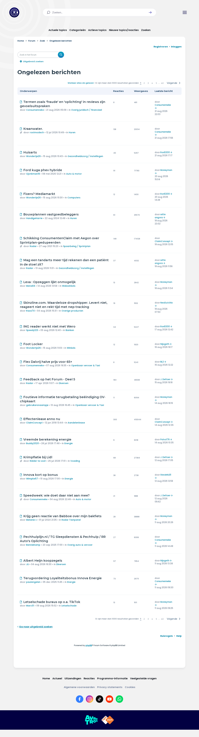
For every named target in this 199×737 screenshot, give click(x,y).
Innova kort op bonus (40, 475)
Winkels (71, 347)
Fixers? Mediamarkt (39, 194)
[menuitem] (166, 636)
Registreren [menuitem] (161, 46)
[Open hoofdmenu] (185, 12)
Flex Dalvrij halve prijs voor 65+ (47, 362)
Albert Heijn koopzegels (42, 560)
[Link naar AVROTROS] (91, 720)
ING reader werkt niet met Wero (49, 326)
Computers (73, 197)
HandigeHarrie (34, 218)
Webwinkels (68, 285)
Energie (68, 443)
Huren (72, 132)
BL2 (162, 361)
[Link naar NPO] (107, 720)
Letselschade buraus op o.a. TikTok (51, 602)
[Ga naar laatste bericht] (156, 108)
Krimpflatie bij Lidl (37, 457)
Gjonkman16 (33, 173)
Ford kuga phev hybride (42, 170)
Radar (33, 246)
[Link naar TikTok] (99, 699)
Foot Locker (33, 344)
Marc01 (30, 605)
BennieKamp (33, 544)
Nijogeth (164, 344)
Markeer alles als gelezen (81, 82)
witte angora (160, 216)
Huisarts (30, 152)
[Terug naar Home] (14, 12)
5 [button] (156, 83)
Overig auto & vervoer (80, 544)
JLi (27, 564)
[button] (150, 12)
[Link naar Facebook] (79, 699)
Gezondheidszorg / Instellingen (85, 156)
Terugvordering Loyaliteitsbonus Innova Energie (62, 578)
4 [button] (152, 83)
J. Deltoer (165, 379)
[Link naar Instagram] (89, 699)
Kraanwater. (33, 129)
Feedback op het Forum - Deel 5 (49, 379)
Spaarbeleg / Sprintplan (76, 246)
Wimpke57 (32, 478)
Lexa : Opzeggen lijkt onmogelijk (49, 282)
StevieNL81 (165, 474)
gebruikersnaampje (37, 405)
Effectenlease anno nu (41, 419)
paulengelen (33, 582)
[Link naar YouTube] (109, 699)
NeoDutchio (166, 302)
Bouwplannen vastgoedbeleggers (51, 214)
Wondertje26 (33, 156)
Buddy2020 (32, 443)
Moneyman (166, 170)
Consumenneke (35, 109)
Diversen (63, 383)
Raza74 (30, 310)
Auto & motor (74, 173)
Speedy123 (32, 330)
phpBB (89, 645)
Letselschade (68, 605)
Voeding (75, 460)
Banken (70, 330)
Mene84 (30, 285)
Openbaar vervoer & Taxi (85, 365)
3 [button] (148, 83)
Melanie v (31, 519)
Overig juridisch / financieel (86, 109)
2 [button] (144, 83)
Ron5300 (165, 152)
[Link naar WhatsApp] (119, 699)
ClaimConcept (162, 241)
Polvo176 (165, 439)
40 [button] (162, 83)
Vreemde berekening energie (47, 439)
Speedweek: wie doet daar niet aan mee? (56, 495)
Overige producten (72, 310)
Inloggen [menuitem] (176, 46)
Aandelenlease (76, 422)
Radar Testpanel (71, 519)
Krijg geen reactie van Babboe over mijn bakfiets (62, 516)
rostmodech (37, 132)
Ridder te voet (38, 460)
